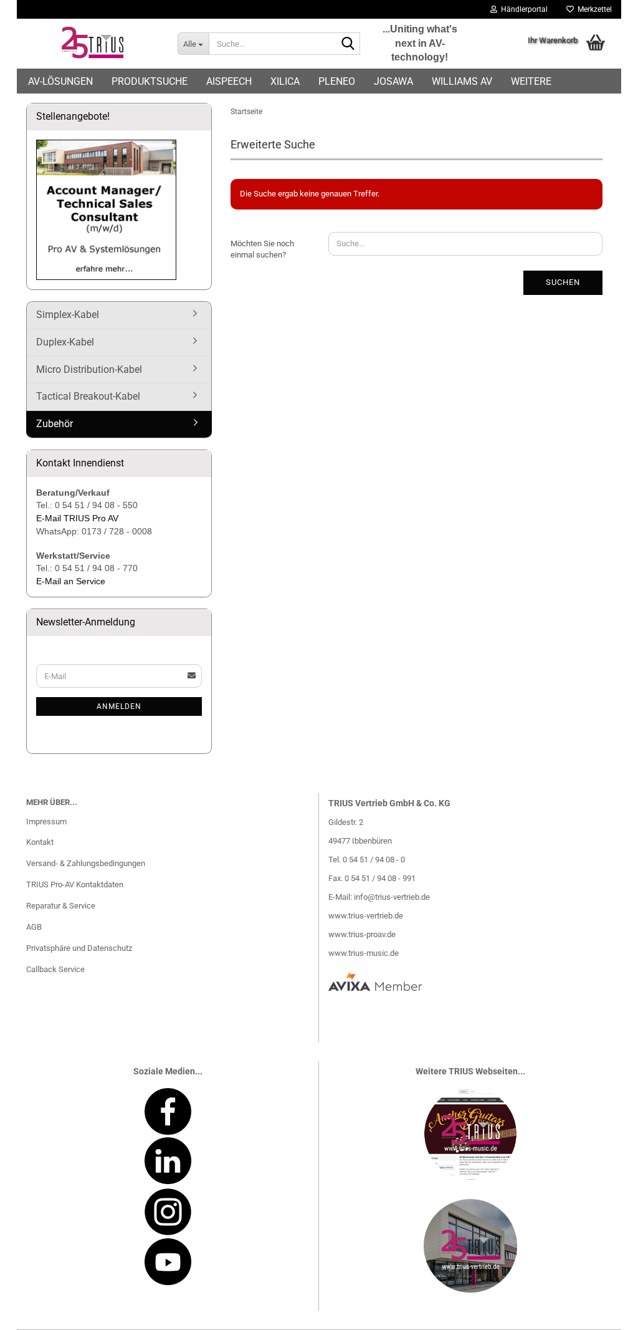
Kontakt (40, 842)
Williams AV (462, 81)
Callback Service (55, 969)
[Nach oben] (603, 1311)
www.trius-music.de (363, 953)
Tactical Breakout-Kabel (88, 396)
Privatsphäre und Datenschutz (79, 948)
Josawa (393, 81)
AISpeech (229, 81)
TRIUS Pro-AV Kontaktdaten (74, 884)
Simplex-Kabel (67, 314)
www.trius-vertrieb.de (365, 915)
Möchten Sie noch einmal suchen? (262, 249)
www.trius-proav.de (362, 934)
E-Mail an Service (70, 581)
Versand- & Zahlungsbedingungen (85, 863)
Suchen (563, 282)
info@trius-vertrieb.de (392, 897)
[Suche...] (348, 44)
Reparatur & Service (60, 905)
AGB (34, 927)
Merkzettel (593, 9)
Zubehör (54, 424)
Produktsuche (150, 81)
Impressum (46, 821)
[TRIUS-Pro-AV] (92, 44)
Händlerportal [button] (522, 9)
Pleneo (336, 81)
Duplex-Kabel (65, 342)
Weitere (531, 81)
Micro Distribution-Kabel (89, 369)
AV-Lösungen (60, 81)
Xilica (285, 81)
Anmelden (119, 706)
